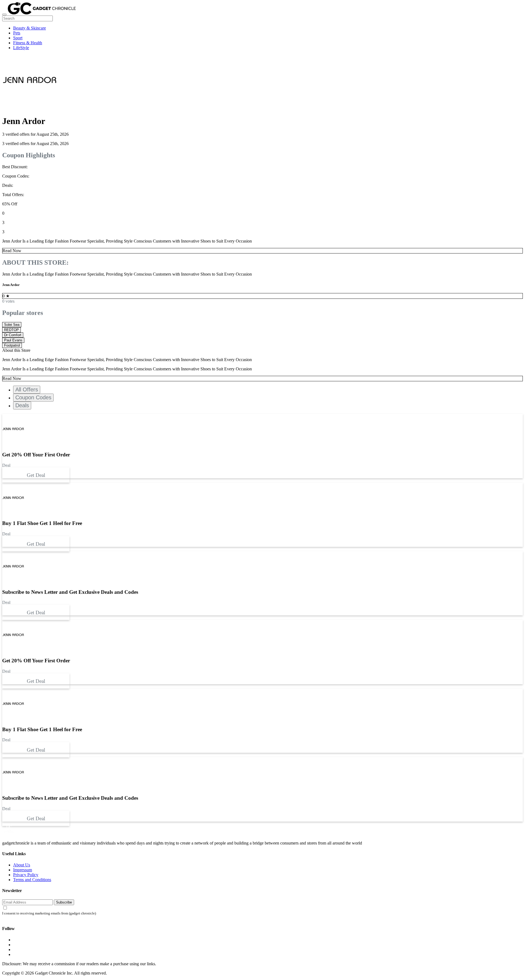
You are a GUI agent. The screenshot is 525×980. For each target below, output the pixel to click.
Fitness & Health (27, 42)
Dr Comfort (12, 335)
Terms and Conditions (32, 879)
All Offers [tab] (26, 389)
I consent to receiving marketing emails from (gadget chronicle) (49, 913)
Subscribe (64, 902)
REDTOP (11, 330)
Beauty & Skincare (29, 28)
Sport (17, 38)
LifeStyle (21, 47)
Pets (16, 33)
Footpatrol (12, 345)
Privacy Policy (25, 874)
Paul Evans (13, 340)
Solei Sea (11, 325)
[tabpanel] (262, 514)
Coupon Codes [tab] (33, 397)
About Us (21, 865)
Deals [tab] (22, 405)
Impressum (22, 869)
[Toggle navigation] (4, 14)
